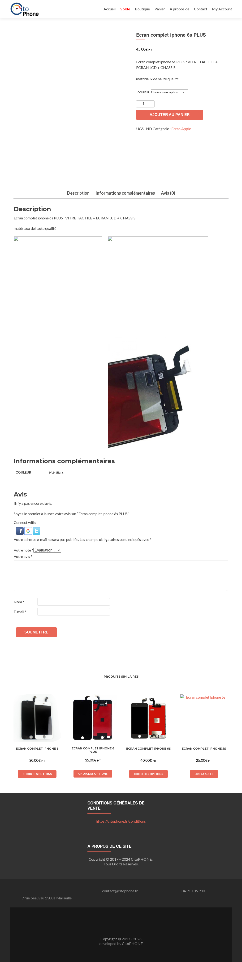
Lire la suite (203, 774)
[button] (20, 530)
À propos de (179, 9)
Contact (200, 9)
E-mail (20, 611)
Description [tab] (78, 193)
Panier (160, 9)
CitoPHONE (132, 943)
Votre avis (23, 556)
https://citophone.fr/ (121, 821)
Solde (125, 9)
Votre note (23, 550)
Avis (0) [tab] (168, 193)
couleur (143, 92)
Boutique (142, 9)
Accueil (110, 9)
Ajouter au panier (170, 115)
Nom (19, 601)
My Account (222, 9)
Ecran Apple (181, 128)
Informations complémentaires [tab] (125, 193)
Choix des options (37, 774)
